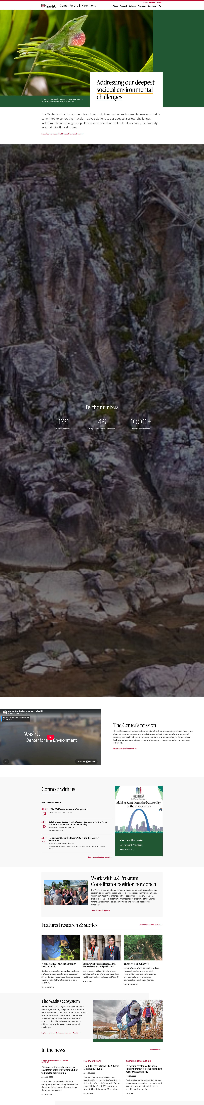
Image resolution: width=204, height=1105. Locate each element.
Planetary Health (92, 1061)
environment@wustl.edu (131, 845)
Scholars (132, 6)
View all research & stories (150, 925)
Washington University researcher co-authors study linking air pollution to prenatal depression (59, 1069)
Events (152, 2)
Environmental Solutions (138, 1061)
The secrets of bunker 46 (136, 963)
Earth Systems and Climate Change (54, 1061)
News (145, 2)
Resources (152, 6)
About (115, 6)
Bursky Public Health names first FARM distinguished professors (99, 965)
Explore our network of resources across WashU (59, 1033)
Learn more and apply (99, 910)
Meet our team (126, 850)
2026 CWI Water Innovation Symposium (68, 809)
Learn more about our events (99, 857)
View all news (155, 1050)
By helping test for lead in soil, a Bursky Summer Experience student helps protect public (144, 1068)
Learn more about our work (123, 748)
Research (123, 6)
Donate (160, 2)
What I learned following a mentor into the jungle (58, 965)
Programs (142, 6)
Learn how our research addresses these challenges (61, 134)
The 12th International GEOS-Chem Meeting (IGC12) (101, 1067)
